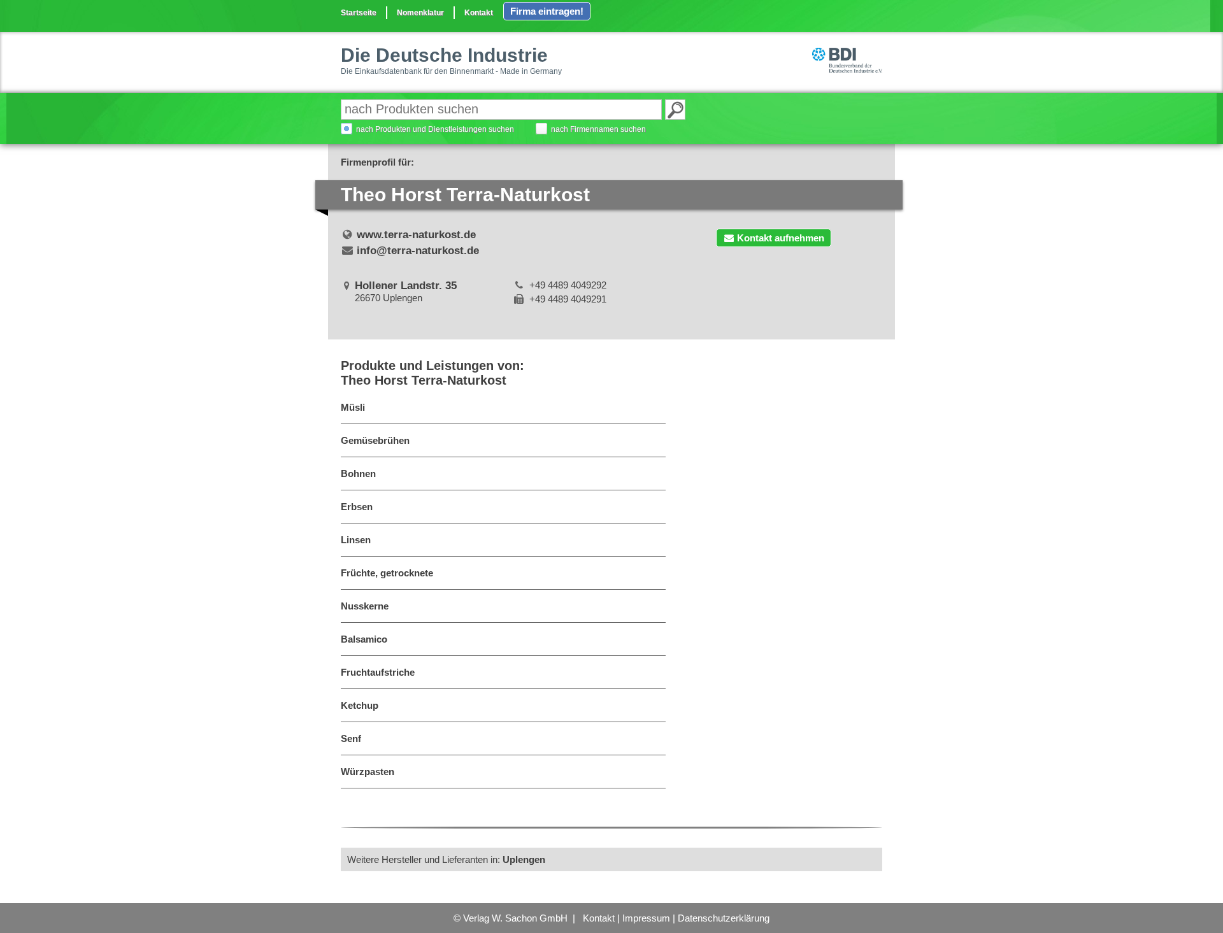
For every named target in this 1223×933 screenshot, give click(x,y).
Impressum (646, 918)
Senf (351, 738)
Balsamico (364, 639)
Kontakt (478, 12)
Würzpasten (367, 771)
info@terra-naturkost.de (418, 251)
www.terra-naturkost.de (416, 235)
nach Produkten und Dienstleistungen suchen (435, 129)
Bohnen (358, 473)
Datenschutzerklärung (723, 918)
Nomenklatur (420, 12)
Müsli (353, 407)
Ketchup (359, 705)
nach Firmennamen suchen (598, 129)
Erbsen (357, 506)
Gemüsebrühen (375, 440)
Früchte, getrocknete (387, 572)
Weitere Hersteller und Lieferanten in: (446, 859)
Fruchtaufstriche (378, 672)
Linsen (356, 539)
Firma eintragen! (546, 11)
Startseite (358, 12)
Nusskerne (365, 606)
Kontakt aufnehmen (780, 237)
